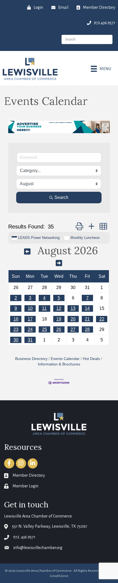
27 (73, 329)
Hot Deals (91, 359)
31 (30, 340)
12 (58, 308)
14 (87, 308)
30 (15, 340)
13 (73, 308)
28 (87, 329)
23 (15, 329)
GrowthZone (59, 576)
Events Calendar (65, 359)
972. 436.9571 (24, 537)
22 (101, 319)
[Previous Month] (27, 251)
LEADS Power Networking (39, 238)
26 (58, 329)
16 (15, 319)
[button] (79, 226)
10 (30, 308)
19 (58, 319)
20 (73, 319)
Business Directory (31, 359)
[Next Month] (58, 263)
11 (44, 308)
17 (30, 319)
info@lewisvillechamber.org (37, 547)
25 (44, 329)
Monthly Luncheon (85, 238)
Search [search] (61, 197)
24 (30, 329)
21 (87, 319)
